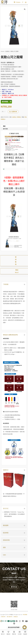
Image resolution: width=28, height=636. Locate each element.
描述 (4, 126)
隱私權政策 (9, 616)
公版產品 (7, 51)
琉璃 (25, 117)
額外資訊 (5, 129)
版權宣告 (16, 616)
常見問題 (25, 614)
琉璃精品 (19, 117)
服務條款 (3, 616)
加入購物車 (13, 112)
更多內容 (14, 587)
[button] (24, 9)
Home (2, 51)
